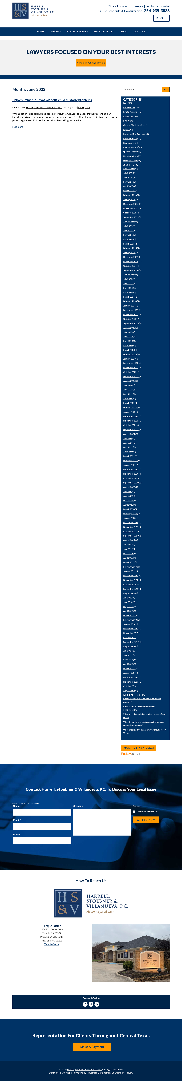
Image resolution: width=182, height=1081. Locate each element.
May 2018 (128, 606)
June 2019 (128, 549)
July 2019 (127, 544)
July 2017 (127, 650)
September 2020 (131, 482)
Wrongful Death (130, 160)
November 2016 (130, 681)
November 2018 (130, 580)
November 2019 (130, 527)
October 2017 (129, 637)
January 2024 (129, 305)
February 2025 (130, 248)
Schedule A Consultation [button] (91, 62)
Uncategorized (130, 156)
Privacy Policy (79, 1072)
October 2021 (129, 425)
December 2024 (130, 257)
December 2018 (130, 575)
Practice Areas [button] (76, 31)
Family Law (84, 107)
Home (40, 31)
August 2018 (129, 593)
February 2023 (130, 354)
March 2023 (129, 350)
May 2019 (128, 553)
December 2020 (130, 469)
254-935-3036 (157, 10)
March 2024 (129, 296)
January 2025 (129, 252)
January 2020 (129, 518)
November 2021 (130, 420)
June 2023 (128, 336)
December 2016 (130, 677)
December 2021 (130, 416)
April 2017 (128, 664)
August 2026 (129, 168)
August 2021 (129, 434)
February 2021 (130, 460)
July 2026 (127, 173)
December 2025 (130, 204)
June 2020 (128, 496)
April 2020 (128, 504)
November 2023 (130, 314)
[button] (179, 1061)
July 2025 (127, 226)
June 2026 (128, 177)
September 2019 (131, 535)
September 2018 (131, 589)
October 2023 (129, 319)
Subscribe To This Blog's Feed (140, 748)
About (55, 31)
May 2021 (128, 447)
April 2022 (128, 398)
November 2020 (130, 473)
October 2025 (129, 212)
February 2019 (130, 566)
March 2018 (129, 615)
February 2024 (130, 301)
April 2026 (128, 186)
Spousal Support (130, 151)
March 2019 (129, 562)
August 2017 (129, 646)
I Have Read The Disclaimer (148, 812)
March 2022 (129, 403)
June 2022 (128, 389)
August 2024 (129, 274)
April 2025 (128, 239)
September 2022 (131, 376)
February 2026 (130, 195)
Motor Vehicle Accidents (134, 134)
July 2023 (127, 332)
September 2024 (131, 270)
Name (16, 806)
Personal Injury (130, 138)
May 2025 (128, 234)
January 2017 (129, 672)
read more (17, 126)
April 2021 (128, 451)
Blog (123, 31)
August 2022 (129, 381)
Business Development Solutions (104, 1072)
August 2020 (129, 487)
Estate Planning (130, 111)
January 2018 (129, 624)
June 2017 (128, 655)
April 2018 (128, 611)
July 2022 (127, 385)
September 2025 (131, 217)
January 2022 (129, 412)
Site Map (66, 1072)
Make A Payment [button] (92, 1047)
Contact (139, 31)
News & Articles (103, 31)
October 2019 (129, 531)
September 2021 (131, 429)
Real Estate (128, 143)
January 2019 (129, 571)
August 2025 (129, 221)
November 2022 (130, 367)
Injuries (126, 129)
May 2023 (128, 341)
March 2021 (129, 456)
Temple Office (51, 944)
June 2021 (128, 442)
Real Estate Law (130, 147)
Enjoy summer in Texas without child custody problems (52, 100)
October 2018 (129, 584)
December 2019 (130, 522)
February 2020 (130, 513)
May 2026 (128, 181)
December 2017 (130, 628)
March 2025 (129, 243)
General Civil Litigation (133, 125)
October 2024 (129, 266)
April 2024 (128, 292)
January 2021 (129, 465)
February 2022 (130, 407)
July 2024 (127, 279)
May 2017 (128, 659)
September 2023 (131, 323)
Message (78, 806)
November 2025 (130, 208)
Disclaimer (137, 806)
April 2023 (128, 345)
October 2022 (129, 372)
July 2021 (127, 438)
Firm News (128, 120)
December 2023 (130, 310)
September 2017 (131, 642)
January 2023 (129, 358)
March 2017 (129, 668)
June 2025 (128, 230)
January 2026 (129, 199)
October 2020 (129, 478)
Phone (16, 834)
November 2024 (130, 261)
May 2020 (128, 500)
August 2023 (129, 327)
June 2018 (128, 602)
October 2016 (129, 686)
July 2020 (127, 491)
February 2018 (130, 619)
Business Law (129, 107)
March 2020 (129, 509)
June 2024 (128, 283)
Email (17, 820)
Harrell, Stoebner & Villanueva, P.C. (44, 107)
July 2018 (127, 597)
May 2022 (128, 394)
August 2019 (129, 540)
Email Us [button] (161, 18)
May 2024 (128, 288)
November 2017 (130, 633)
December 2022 (130, 363)
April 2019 (128, 557)
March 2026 (129, 190)
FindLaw (129, 1072)
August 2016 (129, 690)
